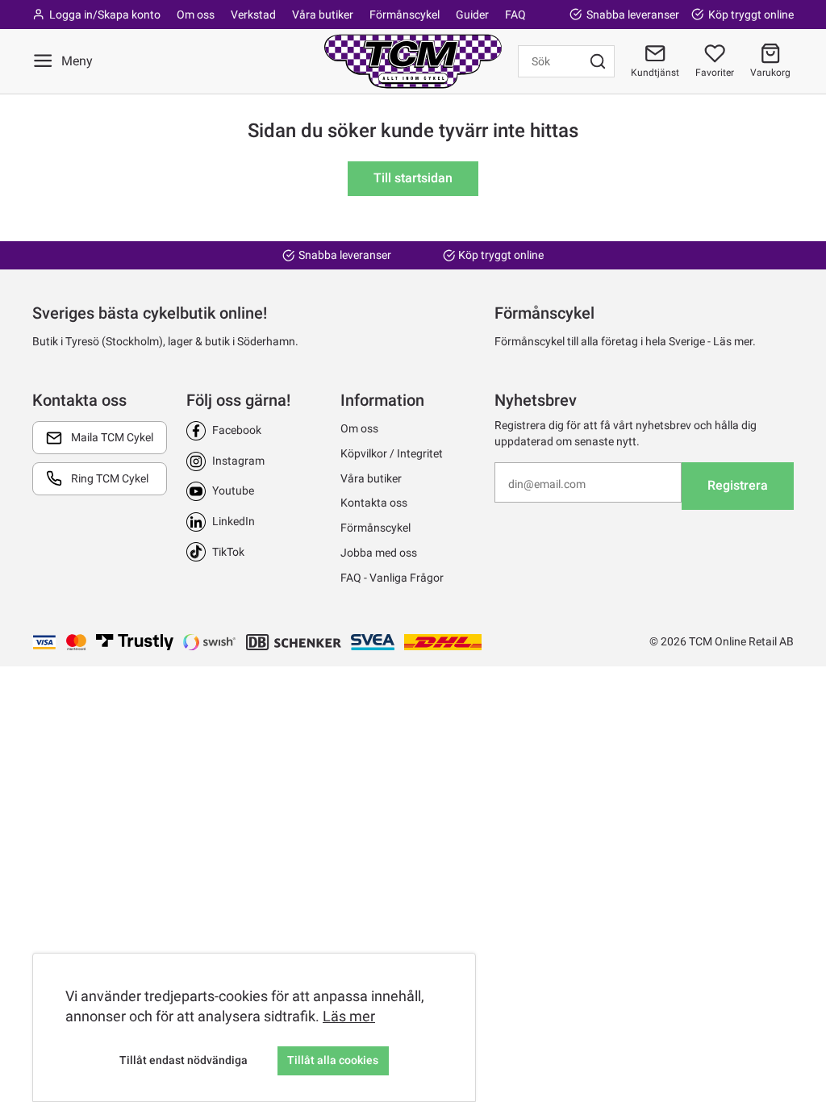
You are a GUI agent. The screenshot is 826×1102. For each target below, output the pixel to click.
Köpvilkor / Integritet (391, 453)
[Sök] (598, 61)
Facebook (236, 430)
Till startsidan (413, 178)
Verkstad (253, 14)
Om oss (196, 14)
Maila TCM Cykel (112, 437)
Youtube (233, 490)
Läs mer (349, 1016)
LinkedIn (233, 521)
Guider (472, 14)
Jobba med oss (378, 552)
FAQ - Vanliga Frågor (392, 577)
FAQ (515, 14)
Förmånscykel (404, 14)
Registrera (737, 485)
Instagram (238, 460)
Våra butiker (322, 14)
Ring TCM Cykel (109, 478)
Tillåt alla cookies (332, 1060)
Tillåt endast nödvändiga (183, 1060)
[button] (770, 61)
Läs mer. (734, 341)
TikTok (228, 551)
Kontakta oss (373, 502)
